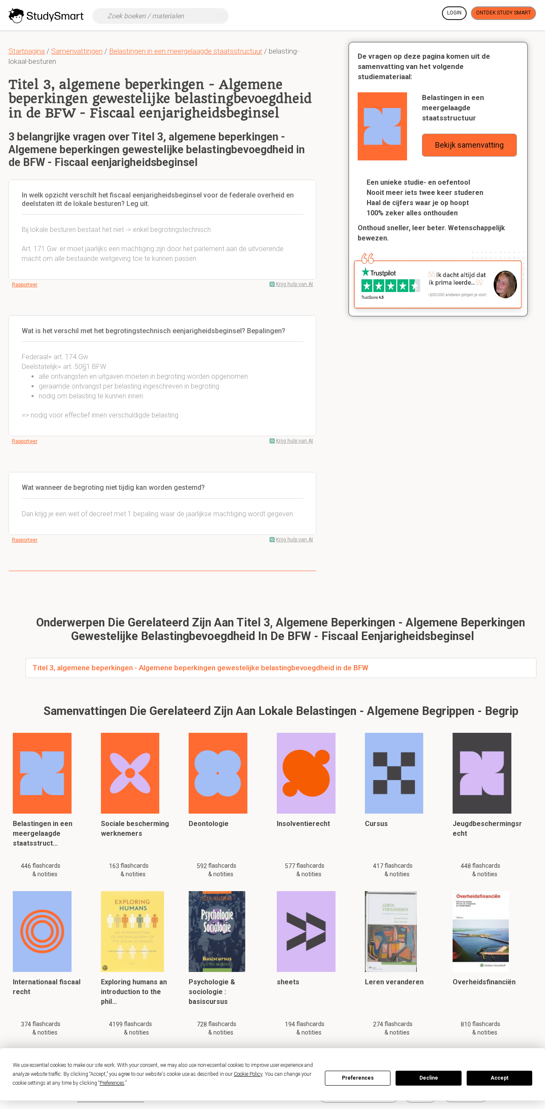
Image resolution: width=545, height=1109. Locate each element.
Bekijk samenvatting (469, 144)
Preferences (358, 1078)
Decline (428, 1078)
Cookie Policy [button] (248, 1074)
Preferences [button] (112, 1083)
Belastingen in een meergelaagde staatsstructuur (185, 51)
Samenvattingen (77, 51)
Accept (499, 1078)
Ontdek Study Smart (503, 13)
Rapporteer (24, 285)
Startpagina (27, 51)
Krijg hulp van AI (294, 284)
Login (454, 13)
